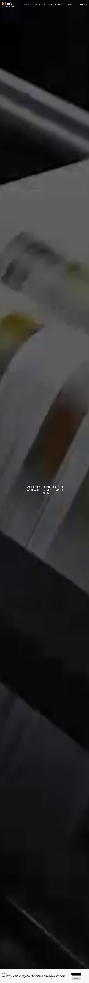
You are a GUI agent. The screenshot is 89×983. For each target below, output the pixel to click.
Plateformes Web (55, 4)
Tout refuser (76, 978)
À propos (63, 4)
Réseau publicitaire (35, 4)
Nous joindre (70, 4)
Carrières (83, 4)
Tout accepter (76, 974)
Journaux (26, 4)
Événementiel (45, 4)
